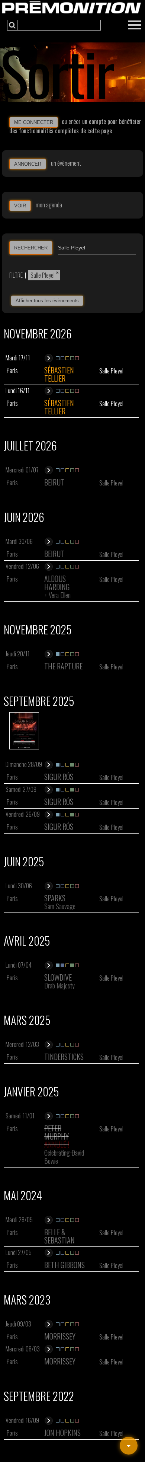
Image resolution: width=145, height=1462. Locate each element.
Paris (12, 370)
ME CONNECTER (33, 122)
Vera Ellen (60, 595)
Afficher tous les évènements (47, 300)
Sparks (54, 898)
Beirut (54, 482)
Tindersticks (64, 1056)
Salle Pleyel (42, 275)
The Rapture (63, 666)
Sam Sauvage (59, 906)
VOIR (20, 205)
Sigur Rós (58, 776)
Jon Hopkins (62, 1432)
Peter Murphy (56, 1132)
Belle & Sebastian (59, 1236)
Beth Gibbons (64, 1264)
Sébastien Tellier (59, 374)
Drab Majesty (59, 985)
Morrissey (59, 1336)
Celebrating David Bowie (64, 1157)
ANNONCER (27, 164)
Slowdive (58, 977)
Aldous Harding (57, 582)
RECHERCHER (31, 248)
